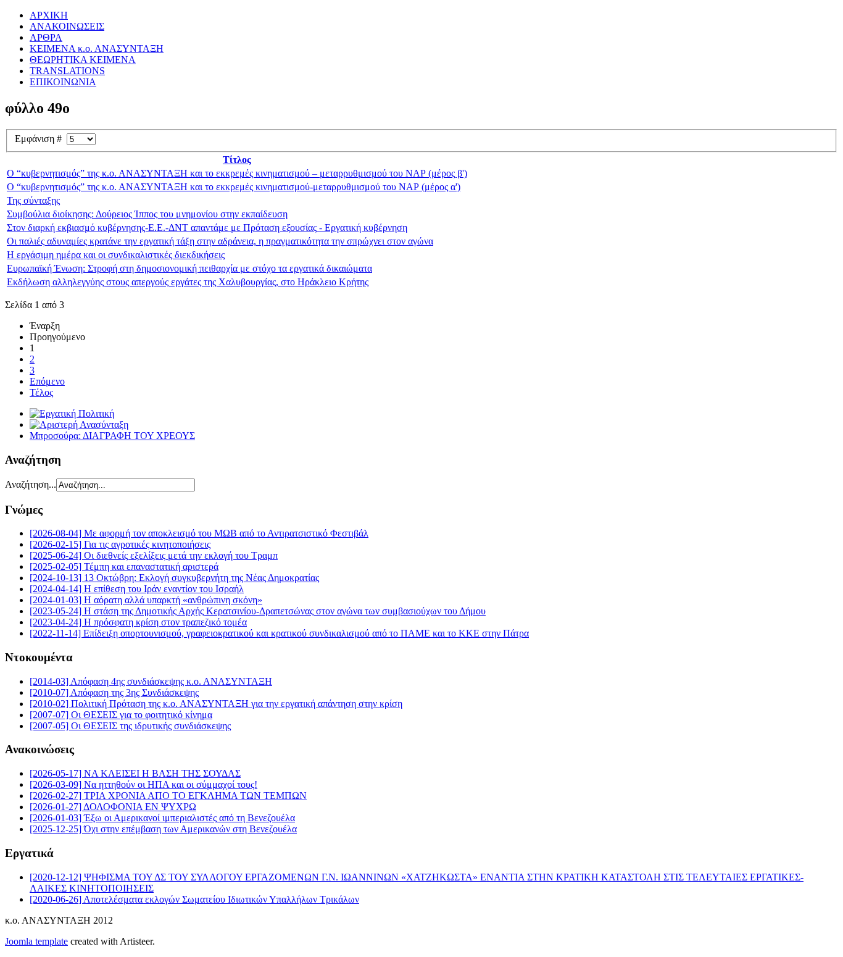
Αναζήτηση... (30, 484)
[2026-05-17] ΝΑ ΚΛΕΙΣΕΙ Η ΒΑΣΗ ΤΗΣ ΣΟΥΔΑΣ (135, 773)
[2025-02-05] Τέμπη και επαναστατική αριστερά (124, 566)
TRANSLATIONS (67, 70)
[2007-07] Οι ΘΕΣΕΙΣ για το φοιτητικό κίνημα (121, 714)
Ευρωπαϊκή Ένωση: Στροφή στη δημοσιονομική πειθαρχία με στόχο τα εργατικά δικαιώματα (189, 268)
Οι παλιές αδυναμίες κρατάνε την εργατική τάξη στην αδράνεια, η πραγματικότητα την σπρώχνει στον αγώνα (220, 241)
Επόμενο (47, 381)
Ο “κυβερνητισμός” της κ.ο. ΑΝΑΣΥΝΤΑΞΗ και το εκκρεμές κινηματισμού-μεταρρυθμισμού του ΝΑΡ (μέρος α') (233, 187)
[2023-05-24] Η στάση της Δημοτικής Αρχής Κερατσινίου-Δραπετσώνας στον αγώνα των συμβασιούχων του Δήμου (258, 611)
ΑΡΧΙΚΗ (49, 15)
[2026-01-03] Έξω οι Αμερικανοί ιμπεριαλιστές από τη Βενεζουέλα (162, 818)
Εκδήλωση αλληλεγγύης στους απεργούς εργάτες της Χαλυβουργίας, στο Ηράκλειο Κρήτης (187, 282)
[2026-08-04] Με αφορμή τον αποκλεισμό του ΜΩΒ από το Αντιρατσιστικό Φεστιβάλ (199, 533)
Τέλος (41, 392)
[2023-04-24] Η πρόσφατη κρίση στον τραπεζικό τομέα (138, 622)
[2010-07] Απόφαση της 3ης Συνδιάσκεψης (114, 692)
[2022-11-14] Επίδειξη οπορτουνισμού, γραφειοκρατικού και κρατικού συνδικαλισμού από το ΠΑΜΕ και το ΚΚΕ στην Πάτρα (279, 633)
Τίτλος (237, 159)
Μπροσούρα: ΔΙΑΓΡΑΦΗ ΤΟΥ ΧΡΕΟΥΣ (112, 435)
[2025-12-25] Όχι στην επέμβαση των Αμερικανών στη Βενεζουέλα (163, 829)
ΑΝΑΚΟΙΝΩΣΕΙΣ (67, 26)
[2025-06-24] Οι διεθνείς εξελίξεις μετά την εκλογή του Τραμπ (154, 555)
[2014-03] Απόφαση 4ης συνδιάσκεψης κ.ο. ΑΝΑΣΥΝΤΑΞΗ (151, 681)
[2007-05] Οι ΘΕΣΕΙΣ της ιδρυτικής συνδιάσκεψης (130, 726)
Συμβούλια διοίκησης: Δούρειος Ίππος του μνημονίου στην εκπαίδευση (147, 214)
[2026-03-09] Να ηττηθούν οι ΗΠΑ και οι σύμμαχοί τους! (143, 784)
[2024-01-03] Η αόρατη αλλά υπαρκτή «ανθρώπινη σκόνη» (146, 600)
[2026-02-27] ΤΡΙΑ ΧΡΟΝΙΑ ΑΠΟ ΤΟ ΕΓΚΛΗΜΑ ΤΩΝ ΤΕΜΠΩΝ (168, 795)
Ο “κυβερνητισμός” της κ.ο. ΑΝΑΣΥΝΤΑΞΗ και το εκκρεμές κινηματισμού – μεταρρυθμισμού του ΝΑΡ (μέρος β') (237, 173)
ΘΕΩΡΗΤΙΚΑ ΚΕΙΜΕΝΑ (83, 59)
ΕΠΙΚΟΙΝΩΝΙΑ (63, 82)
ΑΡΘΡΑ (46, 37)
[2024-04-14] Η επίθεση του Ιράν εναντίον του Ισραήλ (137, 588)
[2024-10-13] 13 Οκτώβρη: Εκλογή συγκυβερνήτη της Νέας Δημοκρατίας (174, 577)
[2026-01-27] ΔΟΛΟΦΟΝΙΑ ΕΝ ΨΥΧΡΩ (113, 806)
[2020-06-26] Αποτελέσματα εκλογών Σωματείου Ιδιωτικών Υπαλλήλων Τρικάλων (194, 899)
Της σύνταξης (33, 200)
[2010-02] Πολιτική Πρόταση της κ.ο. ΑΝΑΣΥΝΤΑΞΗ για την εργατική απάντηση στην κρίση (216, 703)
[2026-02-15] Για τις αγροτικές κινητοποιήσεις (120, 544)
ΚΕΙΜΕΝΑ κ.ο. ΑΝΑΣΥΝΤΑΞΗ (97, 48)
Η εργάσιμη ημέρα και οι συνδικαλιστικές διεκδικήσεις (116, 254)
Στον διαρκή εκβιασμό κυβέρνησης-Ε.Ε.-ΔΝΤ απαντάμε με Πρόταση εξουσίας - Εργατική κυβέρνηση (207, 227)
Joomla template (36, 941)
